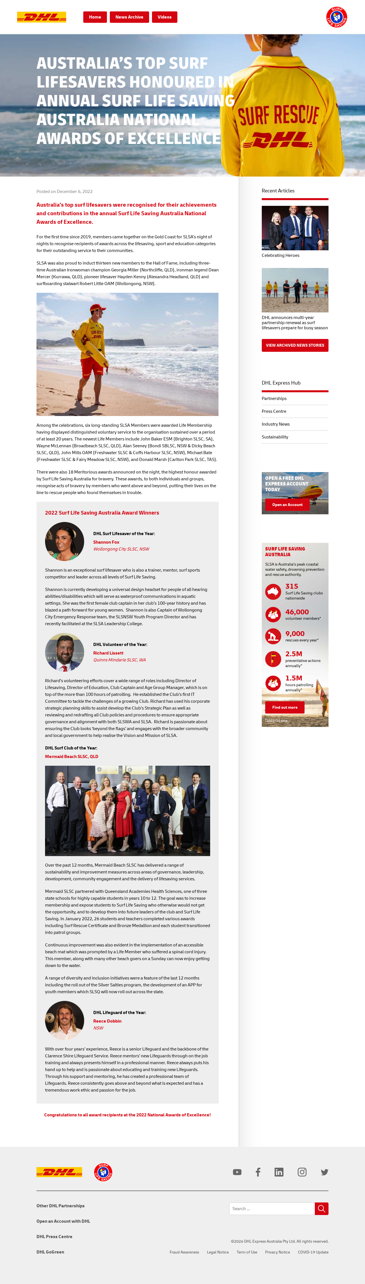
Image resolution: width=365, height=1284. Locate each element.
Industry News (276, 424)
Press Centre (274, 411)
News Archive (129, 17)
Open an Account (287, 504)
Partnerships (274, 398)
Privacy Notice (277, 1252)
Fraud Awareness (184, 1252)
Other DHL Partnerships (60, 1206)
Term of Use (247, 1252)
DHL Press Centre (54, 1237)
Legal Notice (218, 1252)
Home (95, 17)
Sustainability (275, 437)
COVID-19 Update (313, 1252)
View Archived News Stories (295, 345)
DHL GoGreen (50, 1252)
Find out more (284, 707)
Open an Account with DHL (63, 1221)
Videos (165, 17)
